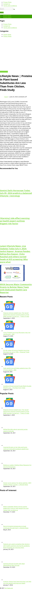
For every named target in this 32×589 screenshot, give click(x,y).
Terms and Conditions (10, 6)
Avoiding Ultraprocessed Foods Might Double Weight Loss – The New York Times (17, 387)
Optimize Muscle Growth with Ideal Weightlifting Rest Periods (14, 564)
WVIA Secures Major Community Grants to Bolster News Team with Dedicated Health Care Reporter (16, 288)
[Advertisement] (16, 54)
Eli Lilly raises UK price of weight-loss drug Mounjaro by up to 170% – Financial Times (16, 351)
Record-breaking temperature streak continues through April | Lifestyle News (15, 527)
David (6, 97)
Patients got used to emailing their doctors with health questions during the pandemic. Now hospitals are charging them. (16, 545)
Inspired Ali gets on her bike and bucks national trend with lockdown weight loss (15, 448)
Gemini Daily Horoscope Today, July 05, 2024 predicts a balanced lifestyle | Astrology (16, 193)
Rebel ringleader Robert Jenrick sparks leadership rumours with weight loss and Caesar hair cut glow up (15, 508)
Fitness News (7, 17)
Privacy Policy (7, 2)
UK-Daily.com (9, 588)
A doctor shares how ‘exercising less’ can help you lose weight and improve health (17, 582)
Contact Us (6, 4)
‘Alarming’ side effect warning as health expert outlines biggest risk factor (15, 221)
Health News (7, 15)
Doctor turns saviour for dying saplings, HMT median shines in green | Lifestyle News (17, 484)
